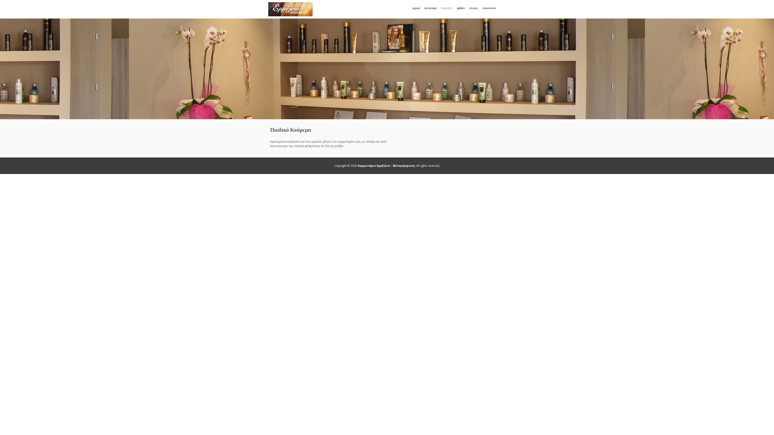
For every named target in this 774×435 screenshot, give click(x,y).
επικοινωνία (489, 8)
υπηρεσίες (446, 8)
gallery (461, 8)
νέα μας (473, 8)
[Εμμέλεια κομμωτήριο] (290, 9)
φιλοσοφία (430, 8)
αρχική (416, 8)
